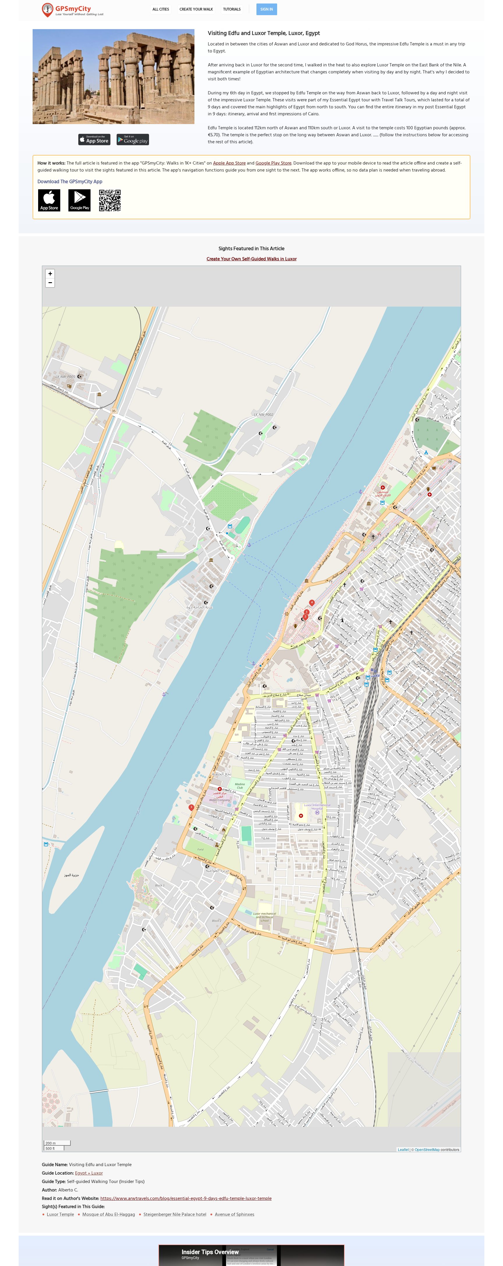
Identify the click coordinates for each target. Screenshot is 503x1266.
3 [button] (191, 806)
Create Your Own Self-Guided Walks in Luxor (252, 259)
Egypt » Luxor (89, 1173)
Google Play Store (273, 163)
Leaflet (403, 1149)
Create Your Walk (196, 9)
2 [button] (305, 616)
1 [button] (306, 611)
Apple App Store (229, 163)
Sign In (267, 9)
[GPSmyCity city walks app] (73, 10)
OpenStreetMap (427, 1149)
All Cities (161, 9)
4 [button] (312, 602)
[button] (50, 273)
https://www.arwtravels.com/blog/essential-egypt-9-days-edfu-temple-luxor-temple (186, 1199)
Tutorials (232, 9)
